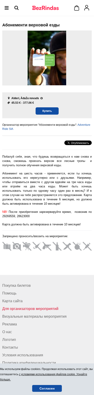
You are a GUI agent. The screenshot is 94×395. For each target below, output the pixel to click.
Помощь (9, 293)
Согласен (47, 388)
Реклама (9, 324)
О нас (7, 332)
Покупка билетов (16, 285)
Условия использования (22, 355)
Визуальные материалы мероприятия (34, 316)
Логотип (9, 340)
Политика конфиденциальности (29, 363)
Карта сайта (12, 301)
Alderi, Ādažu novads (25, 98)
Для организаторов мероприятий (30, 309)
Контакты (10, 347)
